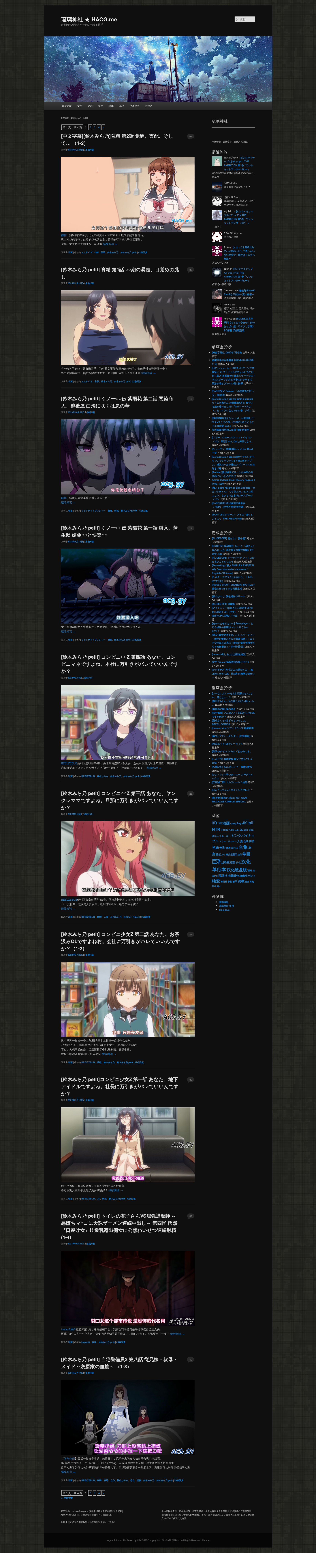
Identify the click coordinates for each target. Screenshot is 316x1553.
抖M (97, 252)
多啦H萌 (89, 149)
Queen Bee (247, 830)
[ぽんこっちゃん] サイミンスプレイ (231, 789)
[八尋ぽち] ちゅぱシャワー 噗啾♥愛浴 (232, 766)
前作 (64, 235)
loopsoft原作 (68, 1329)
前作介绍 (69, 1458)
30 (190, 1079)
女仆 (112, 1480)
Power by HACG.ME (137, 1540)
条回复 (142, 252)
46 (190, 657)
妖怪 (94, 1342)
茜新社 (224, 881)
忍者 (110, 510)
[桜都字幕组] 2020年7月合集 (227, 352)
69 (190, 1216)
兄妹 (215, 847)
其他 (121, 105)
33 (190, 269)
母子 (103, 252)
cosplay (235, 823)
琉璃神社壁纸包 (229, 875)
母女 (132, 1480)
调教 (116, 510)
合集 (243, 847)
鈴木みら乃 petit (129, 252)
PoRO (224, 830)
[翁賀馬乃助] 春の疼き (224, 709)
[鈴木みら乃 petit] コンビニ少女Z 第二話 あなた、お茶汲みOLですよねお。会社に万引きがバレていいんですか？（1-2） (120, 941)
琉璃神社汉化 (247, 875)
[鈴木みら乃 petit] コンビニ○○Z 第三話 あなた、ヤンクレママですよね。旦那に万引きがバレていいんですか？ (120, 800)
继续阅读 (110, 244)
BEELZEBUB (69, 763)
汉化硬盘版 (237, 869)
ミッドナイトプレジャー (93, 510)
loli (250, 823)
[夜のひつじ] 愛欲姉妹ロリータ (228, 596)
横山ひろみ (102, 776)
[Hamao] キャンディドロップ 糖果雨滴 (233, 728)
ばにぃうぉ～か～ (221, 835)
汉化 (238, 862)
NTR (99, 917)
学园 (246, 853)
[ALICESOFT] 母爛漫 (223, 604)
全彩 (222, 847)
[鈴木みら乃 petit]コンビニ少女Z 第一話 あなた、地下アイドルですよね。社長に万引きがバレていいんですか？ (120, 1086)
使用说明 (134, 105)
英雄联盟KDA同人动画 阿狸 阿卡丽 (230, 429)
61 (190, 136)
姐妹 (234, 854)
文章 (79, 105)
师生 (226, 862)
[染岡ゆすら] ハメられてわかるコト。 (232, 751)
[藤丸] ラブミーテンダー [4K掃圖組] (231, 736)
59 (190, 1359)
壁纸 (218, 854)
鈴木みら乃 (112, 252)
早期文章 (67, 1497)
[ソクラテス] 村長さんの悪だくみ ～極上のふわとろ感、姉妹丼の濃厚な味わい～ (233, 673)
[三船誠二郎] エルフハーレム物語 (229, 782)
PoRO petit (234, 829)
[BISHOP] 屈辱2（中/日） (226, 615)
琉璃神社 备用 (226, 906)
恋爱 (232, 862)
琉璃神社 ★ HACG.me (89, 19)
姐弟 (240, 854)
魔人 (219, 886)
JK (98, 1198)
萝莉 (230, 881)
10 (190, 398)
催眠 (251, 841)
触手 (235, 881)
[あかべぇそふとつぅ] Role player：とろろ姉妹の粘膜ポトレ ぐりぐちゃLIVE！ (232, 627)
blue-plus (224, 909)
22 (190, 528)
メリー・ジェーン (228, 841)
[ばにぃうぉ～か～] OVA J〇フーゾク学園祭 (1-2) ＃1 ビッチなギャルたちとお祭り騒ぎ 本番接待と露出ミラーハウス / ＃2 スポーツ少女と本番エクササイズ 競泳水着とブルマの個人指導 (233, 375)
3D (214, 823)
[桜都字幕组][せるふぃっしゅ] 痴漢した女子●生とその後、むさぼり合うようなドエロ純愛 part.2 (233, 421)
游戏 (111, 105)
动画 (90, 105)
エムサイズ (86, 252)
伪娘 (246, 841)
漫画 (100, 105)
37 (190, 934)
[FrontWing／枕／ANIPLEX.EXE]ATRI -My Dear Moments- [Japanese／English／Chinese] (233, 569)
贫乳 (247, 881)
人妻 (106, 917)
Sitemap (206, 1540)
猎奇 (249, 870)
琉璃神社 (223, 902)
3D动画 (224, 822)
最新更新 (67, 105)
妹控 (228, 854)
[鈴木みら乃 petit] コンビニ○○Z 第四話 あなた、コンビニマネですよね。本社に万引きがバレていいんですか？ (120, 663)
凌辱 (106, 1480)
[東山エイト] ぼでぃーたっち (227, 743)
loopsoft (85, 1342)
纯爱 (216, 881)
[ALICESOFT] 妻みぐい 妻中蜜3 (229, 538)
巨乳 (217, 861)
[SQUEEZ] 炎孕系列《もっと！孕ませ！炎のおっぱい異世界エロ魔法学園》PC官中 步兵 (233, 549)
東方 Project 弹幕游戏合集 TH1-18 (230, 662)
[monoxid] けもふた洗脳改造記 (229, 654)
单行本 (234, 847)
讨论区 (148, 105)
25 (190, 793)
